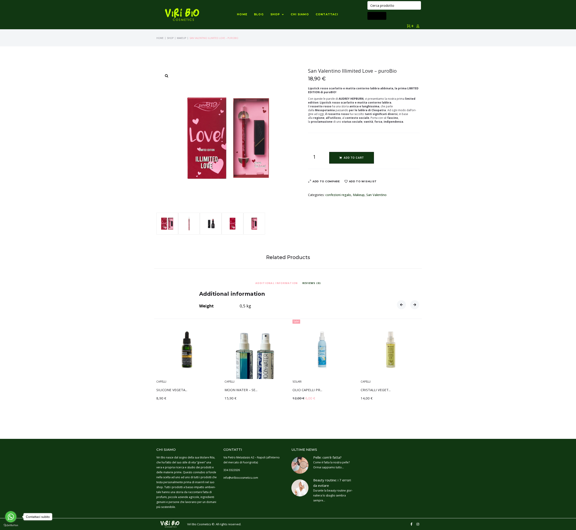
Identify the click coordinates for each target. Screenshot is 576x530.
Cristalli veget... (376, 389)
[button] (401, 304)
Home (160, 38)
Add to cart (354, 157)
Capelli (161, 381)
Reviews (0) (311, 283)
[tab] (276, 282)
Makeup (181, 38)
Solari (297, 381)
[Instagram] (418, 524)
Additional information (276, 283)
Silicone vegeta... (171, 389)
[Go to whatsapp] (10, 516)
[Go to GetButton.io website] (11, 525)
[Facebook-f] (411, 524)
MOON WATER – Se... (241, 389)
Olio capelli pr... (307, 389)
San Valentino (376, 195)
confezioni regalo (338, 195)
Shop (170, 38)
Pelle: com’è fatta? (327, 457)
